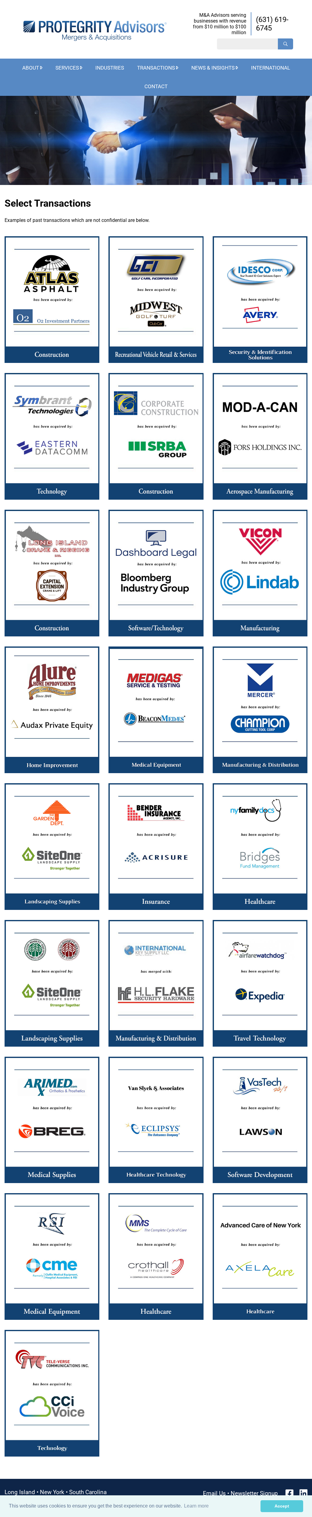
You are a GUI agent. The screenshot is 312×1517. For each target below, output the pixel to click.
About (30, 68)
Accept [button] (282, 1506)
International (270, 68)
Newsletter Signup (254, 1493)
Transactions (156, 68)
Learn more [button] (196, 1505)
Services (67, 68)
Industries (109, 68)
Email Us (214, 1493)
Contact (156, 86)
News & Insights (213, 68)
